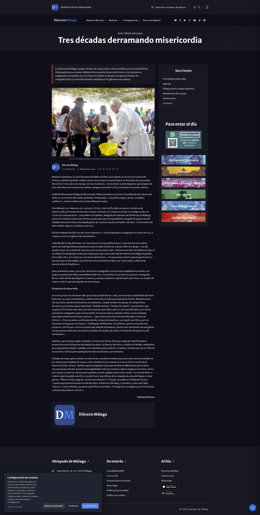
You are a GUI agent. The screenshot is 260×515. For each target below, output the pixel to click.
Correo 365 (112, 475)
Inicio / (121, 33)
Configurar (73, 506)
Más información (14, 507)
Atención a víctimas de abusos (170, 7)
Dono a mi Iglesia (152, 20)
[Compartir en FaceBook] (104, 169)
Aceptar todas (90, 506)
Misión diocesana (133, 33)
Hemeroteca (169, 98)
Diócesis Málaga (70, 165)
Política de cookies (116, 495)
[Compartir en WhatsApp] (101, 169)
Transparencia (130, 20)
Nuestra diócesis (95, 20)
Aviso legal (112, 485)
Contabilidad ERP (115, 471)
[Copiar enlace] (117, 169)
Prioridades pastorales (174, 79)
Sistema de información (119, 480)
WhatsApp (166, 480)
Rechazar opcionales (54, 506)
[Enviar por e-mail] (110, 169)
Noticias (113, 20)
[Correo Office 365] (175, 20)
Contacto (167, 103)
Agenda (167, 83)
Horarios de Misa (169, 471)
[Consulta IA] (252, 507)
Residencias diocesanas (175, 93)
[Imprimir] (114, 169)
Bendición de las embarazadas (76, 7)
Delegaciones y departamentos (178, 88)
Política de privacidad (117, 490)
